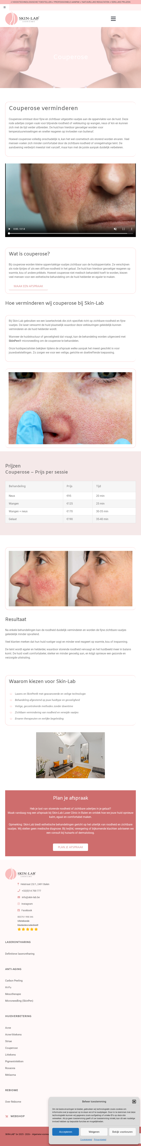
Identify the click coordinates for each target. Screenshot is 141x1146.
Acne (8, 1027)
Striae (8, 1041)
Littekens (10, 1054)
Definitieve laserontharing (19, 953)
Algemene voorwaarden (43, 1134)
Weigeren (94, 1131)
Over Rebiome (13, 1101)
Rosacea (10, 1068)
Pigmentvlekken (14, 1061)
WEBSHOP (17, 1116)
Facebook (26, 910)
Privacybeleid (100, 1139)
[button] (134, 1101)
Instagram (27, 903)
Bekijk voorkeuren (122, 1131)
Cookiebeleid (86, 1139)
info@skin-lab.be (30, 897)
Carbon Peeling (14, 980)
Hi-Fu (8, 987)
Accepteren (65, 1131)
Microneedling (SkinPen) (19, 1000)
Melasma (10, 1074)
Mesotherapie (13, 994)
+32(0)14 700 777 (31, 890)
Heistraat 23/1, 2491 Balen (34, 884)
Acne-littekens (13, 1034)
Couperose (11, 1048)
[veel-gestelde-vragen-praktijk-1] (20, 868)
